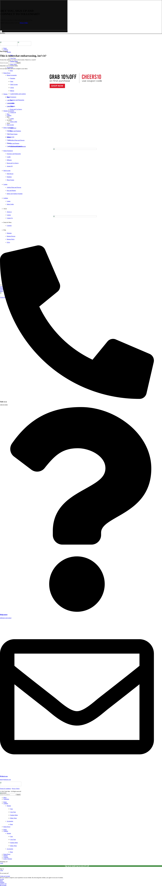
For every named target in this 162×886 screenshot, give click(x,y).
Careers (9, 215)
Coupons (9, 225)
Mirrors (12, 90)
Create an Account (5, 876)
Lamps (8, 201)
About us (9, 212)
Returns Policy (11, 239)
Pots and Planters (11, 190)
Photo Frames (10, 180)
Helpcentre (3, 614)
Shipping (9, 233)
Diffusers (9, 160)
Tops (11, 55)
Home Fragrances (8, 150)
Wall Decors (10, 173)
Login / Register (7, 858)
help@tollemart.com (5, 779)
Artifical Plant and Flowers (14, 187)
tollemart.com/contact (5, 618)
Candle (9, 157)
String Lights (10, 204)
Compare (5, 857)
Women (9, 52)
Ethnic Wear (13, 64)
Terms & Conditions (5, 788)
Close (1, 863)
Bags (11, 70)
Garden (5, 184)
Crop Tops (13, 58)
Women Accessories (8, 111)
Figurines (12, 78)
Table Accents (14, 84)
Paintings (9, 177)
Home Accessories (12, 75)
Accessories (10, 67)
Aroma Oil (9, 166)
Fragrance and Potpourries (14, 153)
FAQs (8, 242)
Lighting (5, 198)
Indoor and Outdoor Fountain (14, 193)
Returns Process (11, 236)
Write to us (4, 776)
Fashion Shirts (14, 61)
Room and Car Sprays (13, 163)
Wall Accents (10, 125)
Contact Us (10, 218)
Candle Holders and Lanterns (14, 146)
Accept (2, 879)
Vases (11, 81)
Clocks (12, 87)
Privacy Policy (24, 23)
